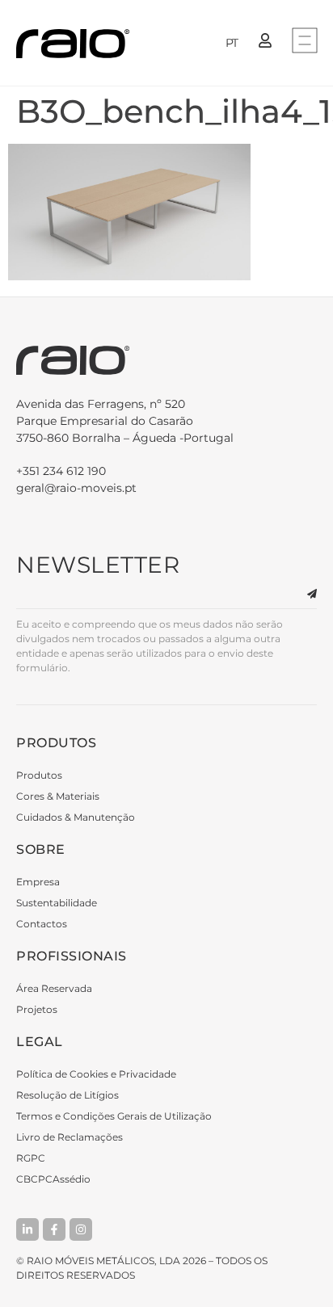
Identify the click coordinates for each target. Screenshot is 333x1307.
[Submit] (302, 594)
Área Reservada (54, 988)
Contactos (41, 924)
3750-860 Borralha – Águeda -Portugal (125, 421)
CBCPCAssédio (53, 1179)
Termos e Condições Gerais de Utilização (114, 1116)
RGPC (30, 1158)
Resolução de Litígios (67, 1095)
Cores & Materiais (57, 796)
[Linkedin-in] (27, 1229)
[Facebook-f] (54, 1229)
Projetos (36, 1009)
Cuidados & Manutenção (75, 817)
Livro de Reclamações (69, 1137)
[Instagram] (81, 1229)
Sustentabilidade (56, 903)
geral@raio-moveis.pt (76, 488)
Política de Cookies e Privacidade (96, 1074)
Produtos (39, 775)
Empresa (38, 882)
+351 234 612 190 (61, 471)
